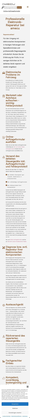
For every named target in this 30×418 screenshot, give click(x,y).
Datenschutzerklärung (16, 416)
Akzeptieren (15, 404)
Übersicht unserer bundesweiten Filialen (17, 241)
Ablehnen (15, 408)
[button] (27, 386)
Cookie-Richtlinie (6, 416)
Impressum (25, 416)
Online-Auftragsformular (11, 11)
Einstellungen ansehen (15, 412)
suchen (19, 7)
